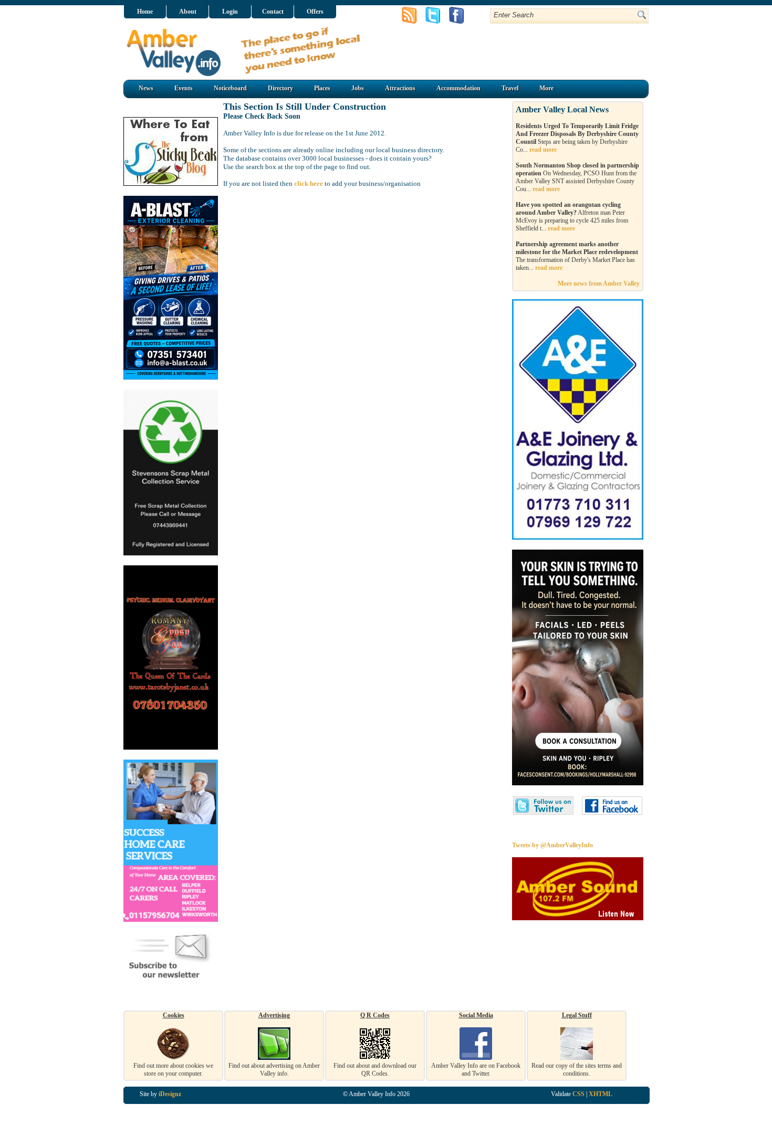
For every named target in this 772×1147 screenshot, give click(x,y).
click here (308, 183)
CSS (578, 1094)
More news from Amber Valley (599, 283)
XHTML (600, 1094)
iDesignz (170, 1094)
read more (543, 149)
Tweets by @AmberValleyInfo (552, 845)
